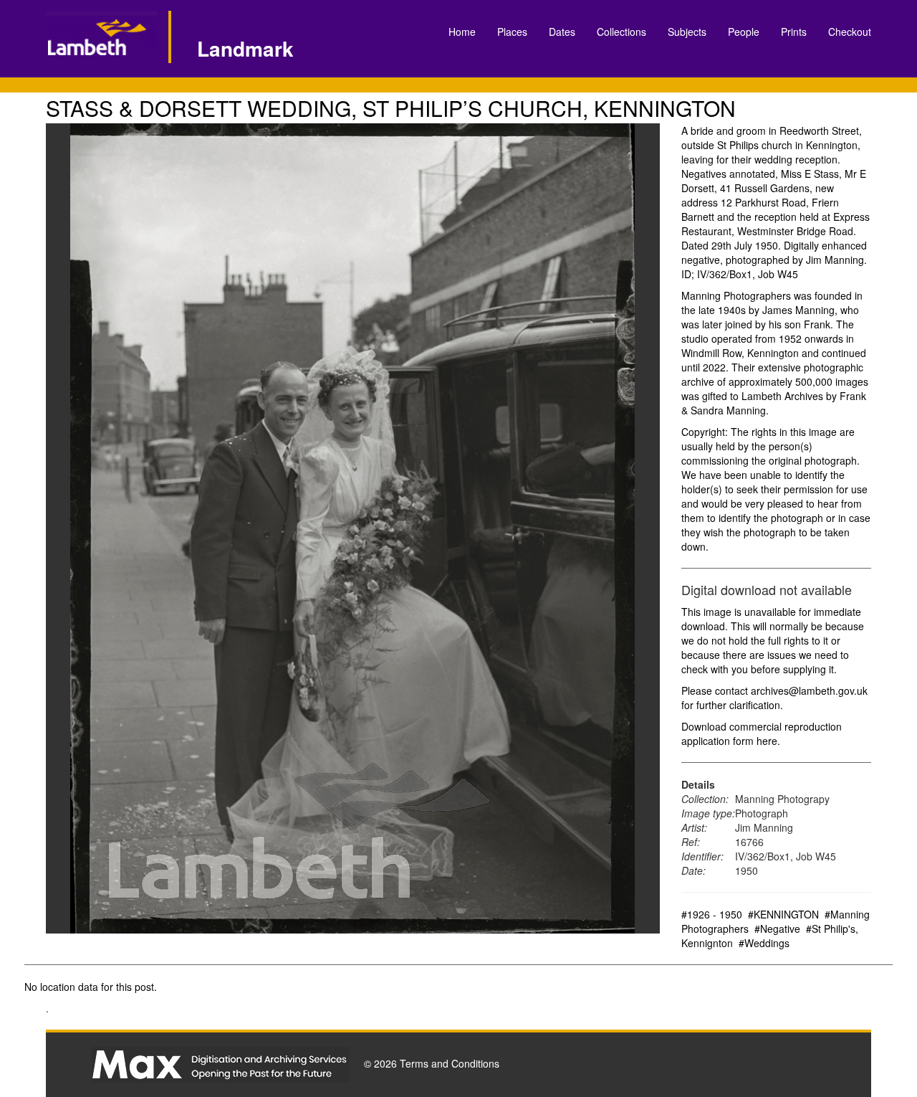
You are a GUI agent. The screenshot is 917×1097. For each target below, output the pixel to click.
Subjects (687, 31)
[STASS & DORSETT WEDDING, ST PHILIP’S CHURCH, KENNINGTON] (353, 528)
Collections (621, 31)
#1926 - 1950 (711, 914)
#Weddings (764, 943)
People (743, 31)
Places (512, 31)
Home (462, 31)
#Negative (777, 928)
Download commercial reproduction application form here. (761, 733)
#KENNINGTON (783, 914)
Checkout (849, 31)
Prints (794, 31)
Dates (562, 31)
